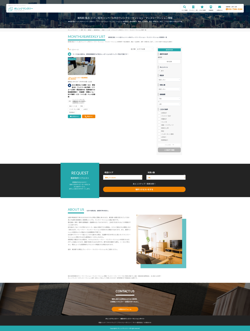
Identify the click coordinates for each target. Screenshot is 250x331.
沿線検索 (211, 10)
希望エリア (108, 172)
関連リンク (102, 322)
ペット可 (164, 122)
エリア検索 (185, 10)
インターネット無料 (167, 134)
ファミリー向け (166, 116)
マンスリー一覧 (193, 10)
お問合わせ (220, 10)
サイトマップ (111, 322)
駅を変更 (169, 61)
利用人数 (151, 172)
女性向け (164, 113)
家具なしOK (165, 128)
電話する (89, 116)
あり (162, 71)
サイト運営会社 (138, 322)
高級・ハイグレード (167, 125)
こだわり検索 (202, 10)
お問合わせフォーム (125, 309)
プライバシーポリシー (124, 322)
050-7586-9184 (235, 9)
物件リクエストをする (144, 189)
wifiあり (163, 137)
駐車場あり (164, 140)
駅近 (162, 131)
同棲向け (164, 119)
